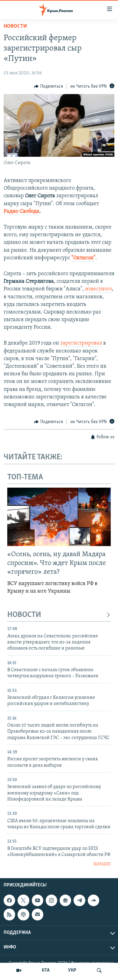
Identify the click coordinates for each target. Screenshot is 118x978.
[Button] (48, 86)
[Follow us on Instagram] (51, 900)
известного (98, 289)
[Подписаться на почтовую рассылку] (37, 914)
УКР (72, 970)
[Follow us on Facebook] (9, 900)
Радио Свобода (21, 211)
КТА (46, 970)
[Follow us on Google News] (65, 900)
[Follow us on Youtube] (37, 900)
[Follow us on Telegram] (79, 900)
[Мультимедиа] (19, 970)
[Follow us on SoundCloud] (93, 900)
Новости (15, 26)
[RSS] (9, 914)
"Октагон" (83, 258)
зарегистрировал (81, 343)
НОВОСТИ (24, 615)
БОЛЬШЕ (102, 864)
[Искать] (99, 970)
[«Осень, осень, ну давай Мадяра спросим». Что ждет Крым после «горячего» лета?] (59, 517)
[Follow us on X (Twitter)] (23, 900)
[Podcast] (23, 914)
